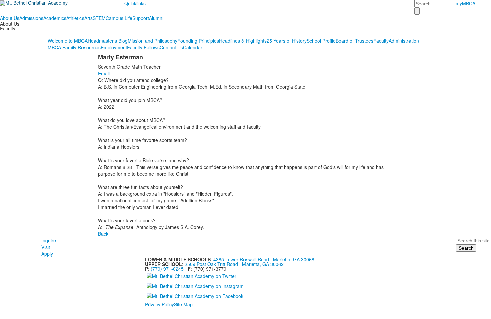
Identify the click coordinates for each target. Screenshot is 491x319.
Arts (88, 18)
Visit (45, 247)
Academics (54, 18)
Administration (404, 40)
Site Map (183, 304)
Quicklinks (135, 3)
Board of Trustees (354, 40)
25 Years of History (287, 40)
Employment (114, 47)
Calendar (192, 47)
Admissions (31, 18)
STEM (99, 18)
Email (104, 73)
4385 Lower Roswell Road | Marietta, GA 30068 (263, 259)
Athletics (75, 18)
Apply (47, 253)
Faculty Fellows (143, 47)
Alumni (156, 18)
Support (140, 18)
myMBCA (465, 3)
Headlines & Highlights (243, 40)
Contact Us (171, 47)
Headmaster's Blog (108, 40)
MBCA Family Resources (74, 47)
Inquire (48, 240)
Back (103, 233)
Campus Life (119, 18)
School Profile (321, 40)
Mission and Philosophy (152, 40)
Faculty (381, 40)
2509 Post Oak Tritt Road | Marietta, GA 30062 (234, 264)
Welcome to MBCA (68, 40)
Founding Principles (198, 40)
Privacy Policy (159, 304)
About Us (9, 18)
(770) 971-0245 (167, 268)
